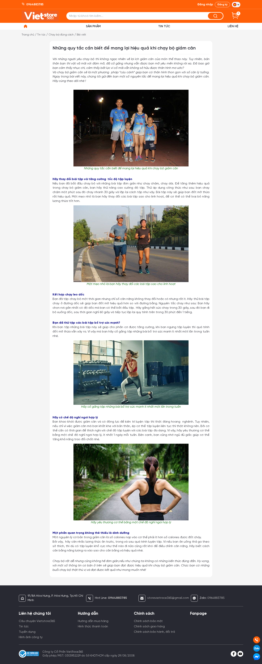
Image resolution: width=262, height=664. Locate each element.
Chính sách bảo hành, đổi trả (154, 632)
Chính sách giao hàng (149, 626)
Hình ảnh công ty (31, 637)
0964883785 (216, 598)
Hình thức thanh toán (93, 626)
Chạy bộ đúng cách (61, 34)
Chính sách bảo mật (148, 621)
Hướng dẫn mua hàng (93, 621)
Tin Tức (164, 26)
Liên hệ (233, 26)
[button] (236, 4)
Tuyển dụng (27, 632)
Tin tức (41, 34)
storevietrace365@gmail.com (168, 598)
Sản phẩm (93, 26)
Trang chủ (28, 34)
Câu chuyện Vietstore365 (37, 621)
